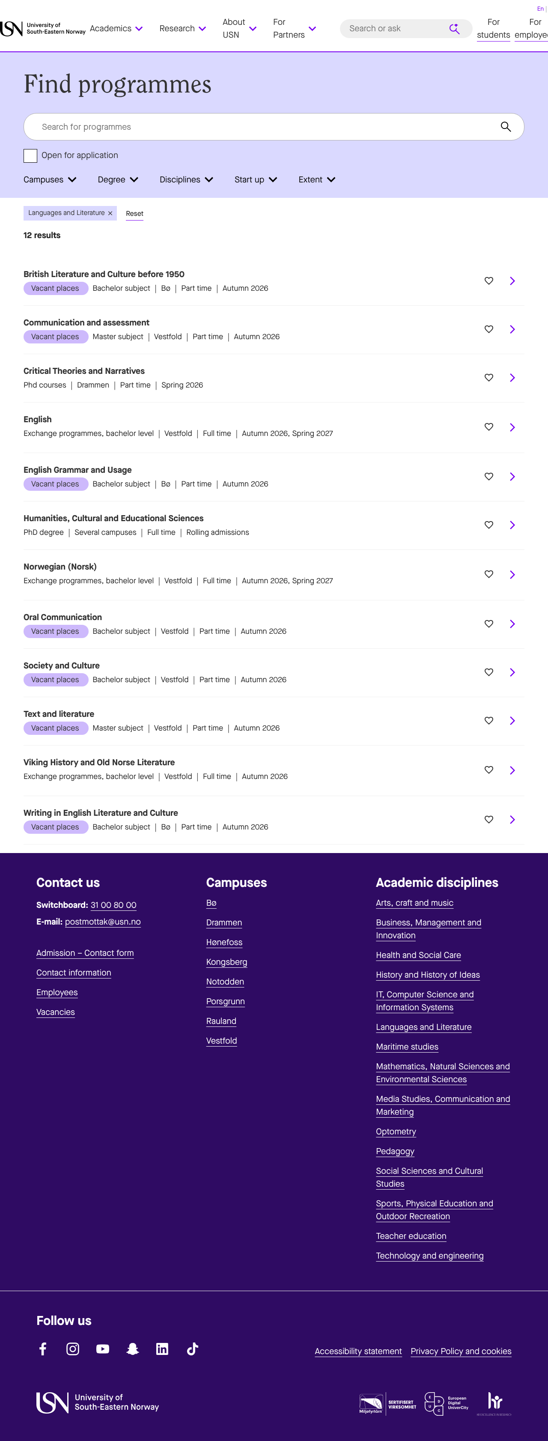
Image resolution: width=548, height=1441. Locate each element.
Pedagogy (395, 1151)
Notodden (225, 982)
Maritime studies (407, 1047)
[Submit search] (454, 29)
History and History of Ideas (428, 975)
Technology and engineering (430, 1256)
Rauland (221, 1021)
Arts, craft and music (414, 903)
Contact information (73, 973)
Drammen (224, 922)
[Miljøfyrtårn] (388, 1406)
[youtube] (102, 1349)
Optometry (396, 1131)
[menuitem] (121, 29)
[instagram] (72, 1349)
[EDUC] (446, 1406)
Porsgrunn (225, 1001)
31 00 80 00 (114, 905)
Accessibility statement (358, 1351)
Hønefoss (224, 942)
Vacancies (55, 1012)
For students (493, 29)
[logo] (43, 29)
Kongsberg (226, 962)
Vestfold (221, 1041)
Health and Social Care (418, 955)
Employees (57, 992)
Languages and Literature (424, 1027)
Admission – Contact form (85, 953)
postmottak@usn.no (103, 922)
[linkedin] (162, 1349)
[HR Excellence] (494, 1406)
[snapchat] (132, 1349)
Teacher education (411, 1236)
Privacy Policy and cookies (461, 1351)
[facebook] (42, 1349)
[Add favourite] (488, 281)
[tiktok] (192, 1349)
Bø (211, 903)
